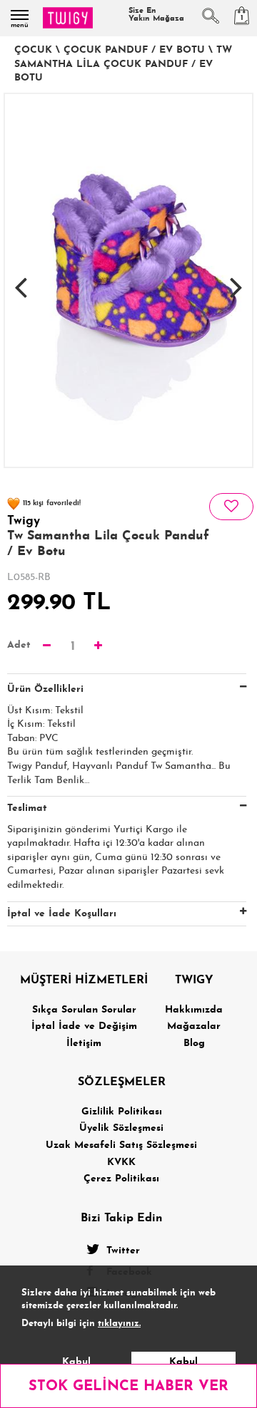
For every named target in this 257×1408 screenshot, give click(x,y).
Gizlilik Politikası (121, 1112)
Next (236, 280)
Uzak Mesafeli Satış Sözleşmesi (121, 1145)
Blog (194, 1043)
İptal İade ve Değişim (84, 1026)
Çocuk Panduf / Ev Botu (134, 50)
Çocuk (33, 50)
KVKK (121, 1162)
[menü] (20, 15)
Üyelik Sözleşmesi (121, 1128)
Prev (20, 280)
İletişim (83, 1043)
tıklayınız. (119, 1323)
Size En (156, 15)
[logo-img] (68, 18)
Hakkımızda (194, 1010)
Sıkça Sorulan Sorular (84, 1010)
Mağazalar (194, 1026)
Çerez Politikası (121, 1179)
